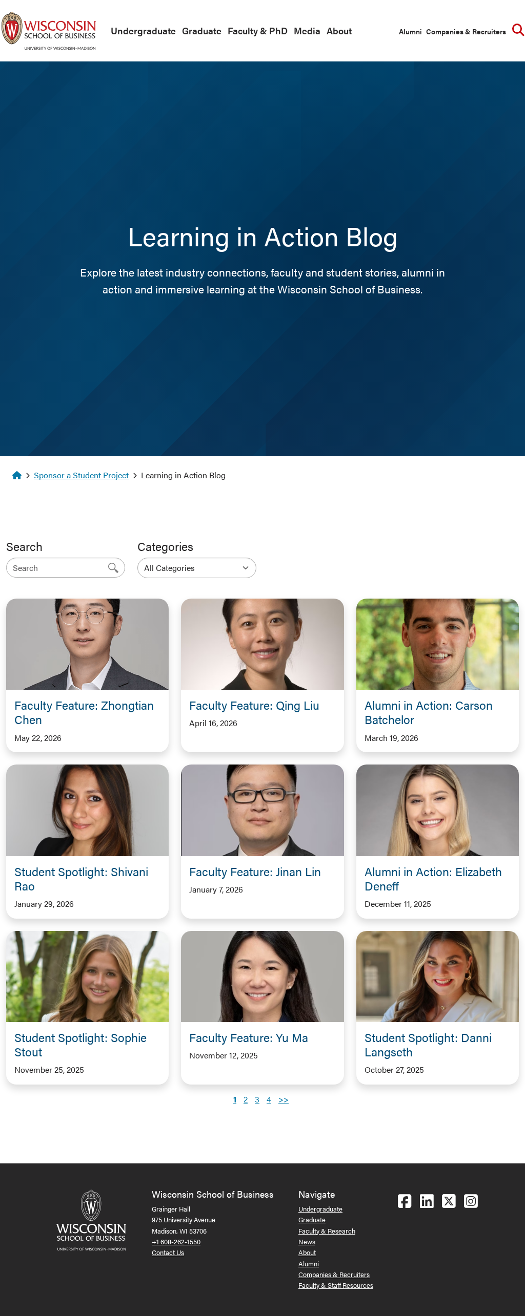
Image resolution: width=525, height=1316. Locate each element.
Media (307, 30)
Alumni (410, 31)
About (339, 30)
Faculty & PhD (258, 30)
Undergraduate (143, 30)
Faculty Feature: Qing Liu (254, 704)
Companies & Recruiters (466, 31)
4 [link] (269, 1099)
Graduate (201, 30)
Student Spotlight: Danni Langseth (428, 1044)
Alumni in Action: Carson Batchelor (429, 712)
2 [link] (246, 1099)
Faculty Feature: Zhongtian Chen (84, 712)
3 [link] (257, 1099)
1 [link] (234, 1099)
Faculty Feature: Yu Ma (248, 1037)
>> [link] (283, 1099)
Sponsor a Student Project (81, 475)
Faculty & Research (326, 1231)
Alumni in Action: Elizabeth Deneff (433, 878)
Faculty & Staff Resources (335, 1285)
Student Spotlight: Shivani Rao (81, 878)
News (306, 1241)
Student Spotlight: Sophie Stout (80, 1044)
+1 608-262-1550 (176, 1241)
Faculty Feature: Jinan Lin (255, 871)
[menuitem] (141, 31)
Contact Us (168, 1252)
